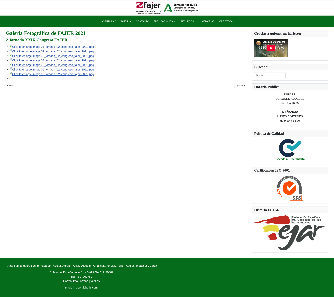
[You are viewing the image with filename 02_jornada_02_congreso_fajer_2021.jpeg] (52, 51)
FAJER (124, 21)
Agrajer (66, 265)
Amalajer (98, 265)
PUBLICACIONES (163, 21)
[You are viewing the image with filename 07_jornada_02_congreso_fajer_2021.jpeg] (52, 74)
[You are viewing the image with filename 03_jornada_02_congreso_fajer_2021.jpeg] (52, 55)
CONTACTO (142, 21)
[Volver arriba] (328, 291)
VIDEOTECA (226, 21)
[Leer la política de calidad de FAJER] (290, 147)
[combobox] (270, 75)
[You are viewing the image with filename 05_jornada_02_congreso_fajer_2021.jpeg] (52, 64)
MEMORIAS (208, 21)
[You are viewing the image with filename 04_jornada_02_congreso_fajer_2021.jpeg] (52, 60)
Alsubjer (86, 265)
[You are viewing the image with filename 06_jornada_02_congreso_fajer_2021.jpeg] (52, 69)
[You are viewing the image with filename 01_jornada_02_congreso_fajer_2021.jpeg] (52, 46)
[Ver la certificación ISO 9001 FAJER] (290, 188)
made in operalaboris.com (81, 287)
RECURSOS (187, 21)
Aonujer (110, 265)
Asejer (130, 265)
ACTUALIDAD (108, 21)
